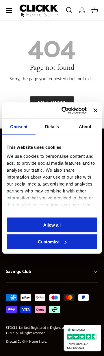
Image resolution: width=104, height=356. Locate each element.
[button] (94, 10)
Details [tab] (52, 126)
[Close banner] (95, 110)
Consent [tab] (18, 126)
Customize (49, 241)
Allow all (52, 224)
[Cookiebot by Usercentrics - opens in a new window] (64, 110)
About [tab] (85, 126)
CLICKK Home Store (32, 341)
